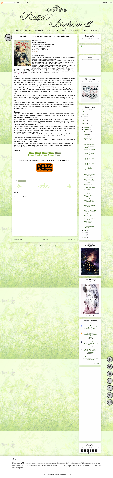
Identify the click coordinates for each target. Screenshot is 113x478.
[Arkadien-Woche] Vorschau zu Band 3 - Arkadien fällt (89, 202)
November (87, 127)
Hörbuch (87, 463)
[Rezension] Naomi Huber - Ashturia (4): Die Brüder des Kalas (90, 336)
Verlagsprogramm (17, 468)
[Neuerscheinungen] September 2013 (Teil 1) (89, 163)
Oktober (86, 129)
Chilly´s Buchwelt (90, 333)
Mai (85, 235)
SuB (56, 31)
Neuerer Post (18, 240)
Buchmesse (28, 463)
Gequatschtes (61, 463)
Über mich (28, 31)
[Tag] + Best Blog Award (88, 190)
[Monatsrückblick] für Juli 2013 (89, 227)
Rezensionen (39, 31)
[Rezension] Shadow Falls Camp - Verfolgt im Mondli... (89, 223)
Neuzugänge (65, 465)
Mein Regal (23, 465)
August (86, 134)
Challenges (74, 31)
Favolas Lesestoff (90, 356)
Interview (93, 463)
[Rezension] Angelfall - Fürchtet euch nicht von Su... (89, 146)
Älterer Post (71, 240)
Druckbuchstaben (90, 349)
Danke (84, 31)
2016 (83, 116)
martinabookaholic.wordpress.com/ (90, 326)
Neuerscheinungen (50, 465)
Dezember (87, 125)
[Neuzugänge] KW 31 (89, 219)
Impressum (93, 31)
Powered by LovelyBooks (90, 41)
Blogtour (16, 463)
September (87, 131)
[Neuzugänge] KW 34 (89, 149)
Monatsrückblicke (34, 465)
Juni (85, 232)
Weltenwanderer (90, 342)
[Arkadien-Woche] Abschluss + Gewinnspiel (88, 197)
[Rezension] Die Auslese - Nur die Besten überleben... (89, 186)
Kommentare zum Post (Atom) (48, 246)
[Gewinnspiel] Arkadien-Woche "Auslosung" (88, 168)
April (85, 237)
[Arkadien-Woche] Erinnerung (88, 216)
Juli (85, 230)
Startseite (17, 31)
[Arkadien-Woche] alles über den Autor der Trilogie (90, 212)
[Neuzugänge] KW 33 (89, 172)
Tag (96, 465)
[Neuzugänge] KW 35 (89, 136)
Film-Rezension (50, 463)
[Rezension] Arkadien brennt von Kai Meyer (89, 207)
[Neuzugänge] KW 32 (89, 193)
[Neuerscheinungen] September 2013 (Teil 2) (89, 158)
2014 (83, 120)
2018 (83, 112)
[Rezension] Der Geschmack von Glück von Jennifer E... (89, 140)
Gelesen (49, 31)
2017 (83, 114)
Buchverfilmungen (38, 463)
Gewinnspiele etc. (75, 463)
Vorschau (64, 31)
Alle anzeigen (96, 363)
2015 (83, 118)
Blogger (69, 474)
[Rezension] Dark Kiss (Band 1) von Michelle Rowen (89, 176)
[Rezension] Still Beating (90, 328)
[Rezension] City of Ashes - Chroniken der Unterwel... (89, 181)
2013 (83, 123)
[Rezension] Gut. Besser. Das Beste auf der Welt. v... (89, 153)
